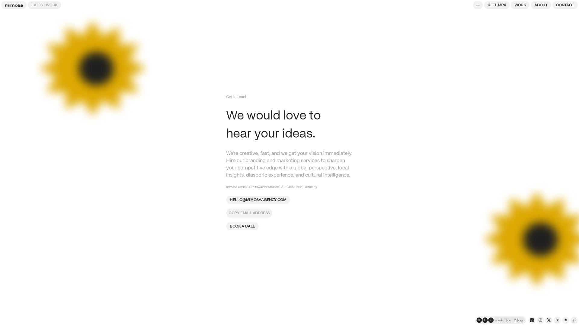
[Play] (485, 320)
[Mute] (491, 320)
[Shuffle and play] (479, 320)
